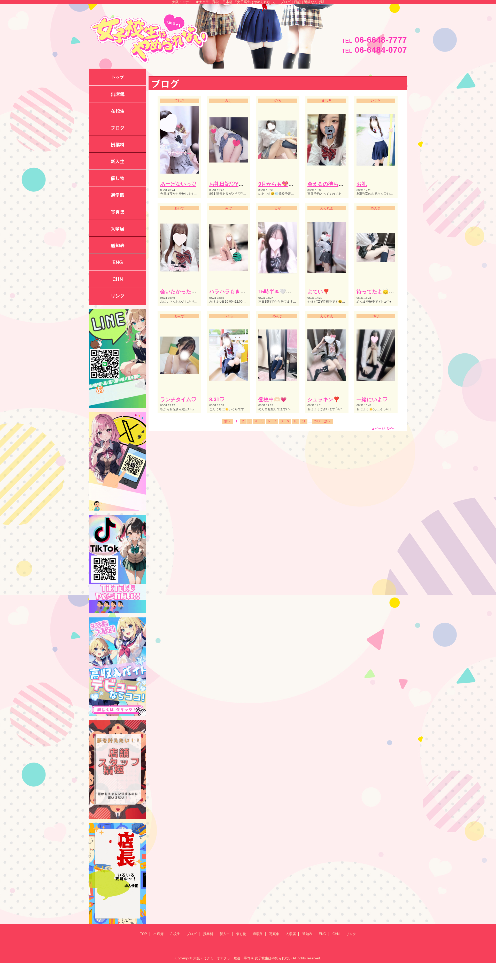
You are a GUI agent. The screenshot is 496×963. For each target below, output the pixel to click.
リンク (351, 934)
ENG (322, 934)
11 (303, 421)
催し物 (241, 934)
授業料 (208, 934)
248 (317, 421)
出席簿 (158, 934)
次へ (327, 421)
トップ (117, 77)
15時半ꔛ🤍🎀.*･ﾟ (279, 291)
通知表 (307, 934)
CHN (335, 934)
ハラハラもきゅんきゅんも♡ (242, 291)
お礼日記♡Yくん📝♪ (233, 184)
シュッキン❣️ (323, 399)
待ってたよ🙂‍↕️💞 (376, 291)
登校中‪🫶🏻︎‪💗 (272, 399)
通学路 (258, 934)
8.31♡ (216, 399)
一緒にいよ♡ (372, 399)
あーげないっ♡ (178, 184)
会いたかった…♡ (181, 291)
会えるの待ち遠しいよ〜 (335, 184)
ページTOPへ (385, 428)
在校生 (175, 934)
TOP (143, 934)
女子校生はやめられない (273, 958)
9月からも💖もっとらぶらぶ (291, 184)
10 (295, 421)
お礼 (362, 184)
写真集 (274, 934)
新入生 (225, 934)
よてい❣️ (318, 291)
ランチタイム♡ (178, 399)
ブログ (192, 934)
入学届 (291, 934)
